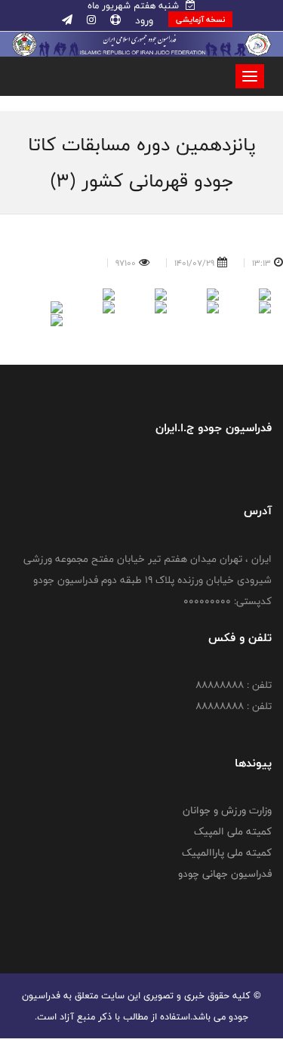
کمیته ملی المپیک (233, 831)
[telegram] (67, 20)
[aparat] (114, 20)
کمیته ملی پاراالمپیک (227, 853)
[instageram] (90, 20)
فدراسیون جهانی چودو (225, 874)
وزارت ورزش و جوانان (227, 810)
